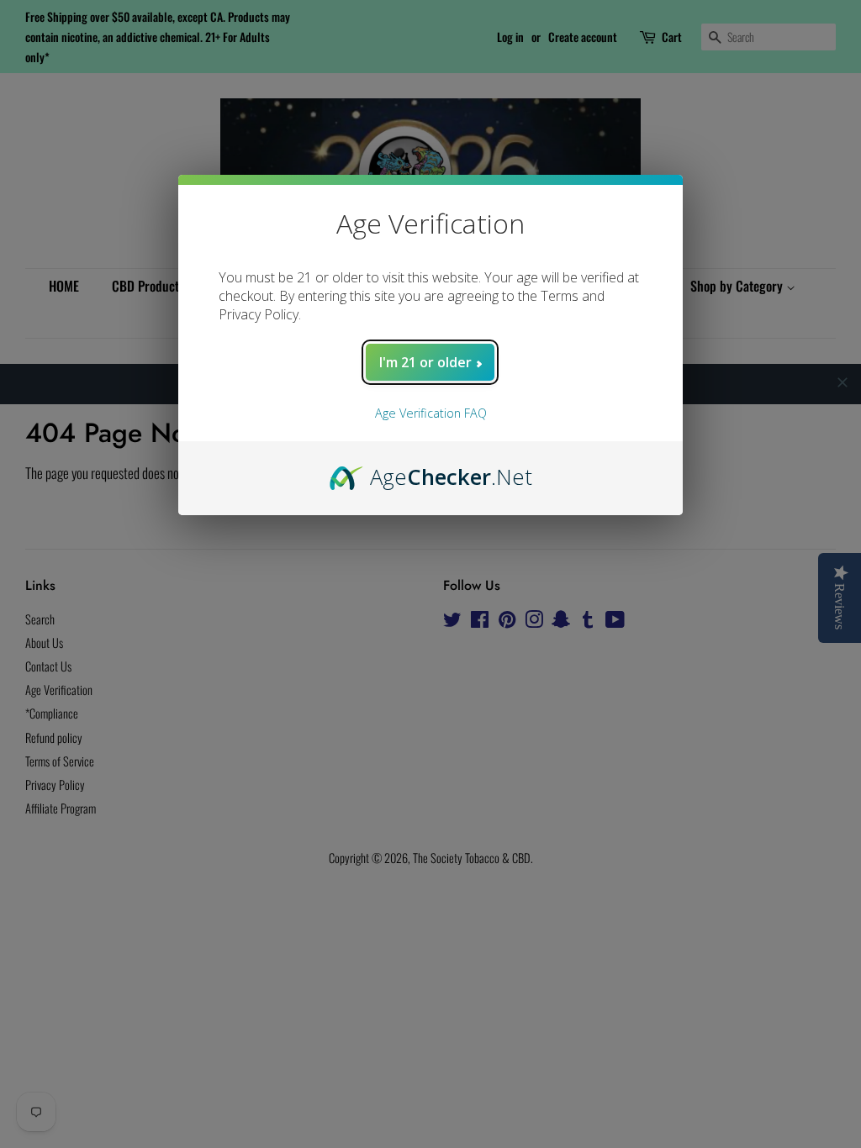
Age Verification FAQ (431, 413)
